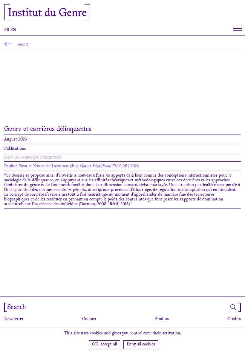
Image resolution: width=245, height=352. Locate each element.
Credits (234, 319)
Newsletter (14, 319)
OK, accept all (104, 344)
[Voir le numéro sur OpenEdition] (33, 157)
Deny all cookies (141, 344)
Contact (89, 319)
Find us (162, 319)
